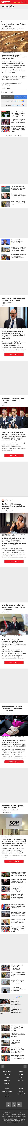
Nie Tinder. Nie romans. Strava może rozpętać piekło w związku (13, 506)
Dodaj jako (13, 105)
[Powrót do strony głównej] (2, 1066)
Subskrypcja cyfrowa (7, 1091)
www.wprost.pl (13, 1122)
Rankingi (7, 1083)
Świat (11, 92)
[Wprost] (1, 21)
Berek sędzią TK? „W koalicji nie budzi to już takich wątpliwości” (13, 300)
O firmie (7, 1088)
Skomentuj (6, 97)
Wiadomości (7, 6)
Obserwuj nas (13, 101)
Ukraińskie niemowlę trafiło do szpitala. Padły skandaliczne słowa (12, 808)
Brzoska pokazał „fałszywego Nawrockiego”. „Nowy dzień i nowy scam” (13, 607)
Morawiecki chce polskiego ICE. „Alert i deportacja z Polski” (12, 400)
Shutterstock (7, 535)
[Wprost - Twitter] (14, 1104)
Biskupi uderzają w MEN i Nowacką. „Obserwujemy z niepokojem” (12, 708)
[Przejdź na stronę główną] (0, 2)
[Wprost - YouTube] (19, 1104)
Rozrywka (7, 1080)
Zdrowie (7, 1074)
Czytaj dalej (14, 354)
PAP (16, 428)
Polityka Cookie (7, 1096)
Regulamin (7, 1094)
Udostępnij (22, 97)
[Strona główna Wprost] (5, 2)
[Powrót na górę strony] (25, 1066)
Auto (7, 1077)
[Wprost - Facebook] (8, 1104)
